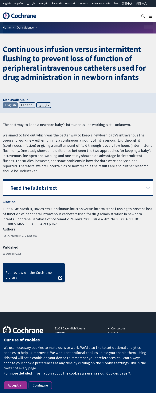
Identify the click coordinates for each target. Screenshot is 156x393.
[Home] (19, 15)
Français (43, 3)
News (114, 333)
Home (7, 27)
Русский (57, 3)
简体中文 (141, 3)
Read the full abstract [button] (33, 188)
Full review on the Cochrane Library (29, 275)
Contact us (118, 328)
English (7, 3)
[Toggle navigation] (150, 16)
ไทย (116, 3)
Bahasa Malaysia (101, 3)
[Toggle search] (143, 16)
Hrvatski (70, 3)
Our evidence (25, 27)
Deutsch (83, 3)
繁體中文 (127, 3)
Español (18, 3)
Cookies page (116, 373)
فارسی (31, 3)
